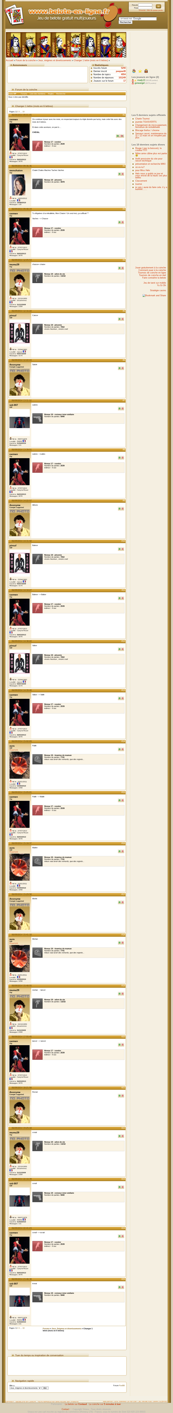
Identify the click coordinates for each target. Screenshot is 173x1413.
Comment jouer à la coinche (152, 270)
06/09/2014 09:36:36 (22, 166)
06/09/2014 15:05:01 (22, 792)
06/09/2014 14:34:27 (22, 590)
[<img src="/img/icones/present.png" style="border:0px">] (134, 71)
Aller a (11, 1385)
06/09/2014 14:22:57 (22, 500)
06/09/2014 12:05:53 (22, 260)
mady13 (141, 80)
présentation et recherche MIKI (150, 164)
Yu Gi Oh (161, 285)
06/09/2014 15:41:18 (22, 934)
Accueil (9, 60)
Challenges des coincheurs (88, 44)
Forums (24, 94)
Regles (51, 94)
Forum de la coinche (26, 60)
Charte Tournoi (142, 118)
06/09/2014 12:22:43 (22, 360)
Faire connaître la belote (154, 277)
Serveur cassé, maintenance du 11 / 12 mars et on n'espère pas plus (150, 135)
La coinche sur (105, 1404)
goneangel (139, 83)
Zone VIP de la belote (73, 44)
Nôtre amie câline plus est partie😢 (151, 154)
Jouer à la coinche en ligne (28, 44)
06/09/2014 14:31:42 (22, 541)
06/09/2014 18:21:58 (22, 1087)
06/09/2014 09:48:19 (22, 209)
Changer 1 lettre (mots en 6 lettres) (91, 60)
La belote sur (76, 1404)
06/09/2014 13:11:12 (21, 400)
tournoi (138, 184)
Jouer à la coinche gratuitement (13, 44)
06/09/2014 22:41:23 (22, 1228)
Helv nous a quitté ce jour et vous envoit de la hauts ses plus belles (151, 175)
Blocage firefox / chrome (147, 130)
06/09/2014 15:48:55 (22, 985)
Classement (141, 181)
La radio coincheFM (118, 44)
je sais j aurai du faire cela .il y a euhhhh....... (151, 188)
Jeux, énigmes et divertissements (54, 60)
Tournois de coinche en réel (152, 275)
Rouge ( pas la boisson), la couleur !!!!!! (148, 149)
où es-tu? (139, 167)
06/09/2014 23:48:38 (22, 1279)
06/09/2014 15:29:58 (22, 894)
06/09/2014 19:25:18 (22, 1128)
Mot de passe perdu (155, 10)
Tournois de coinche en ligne (152, 272)
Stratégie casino (158, 290)
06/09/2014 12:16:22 (22, 311)
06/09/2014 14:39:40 (22, 690)
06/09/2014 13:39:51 (22, 449)
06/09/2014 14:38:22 (22, 641)
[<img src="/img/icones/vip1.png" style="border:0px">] (140, 71)
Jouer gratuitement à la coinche (150, 267)
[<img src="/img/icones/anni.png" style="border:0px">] (146, 71)
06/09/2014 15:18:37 (22, 843)
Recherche (60, 94)
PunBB (122, 1385)
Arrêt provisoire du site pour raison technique (148, 159)
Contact (65, 1409)
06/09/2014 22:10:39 (22, 1179)
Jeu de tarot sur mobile (154, 283)
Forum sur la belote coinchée (58, 44)
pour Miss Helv (142, 170)
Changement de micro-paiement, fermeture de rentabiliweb (151, 126)
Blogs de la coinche (43, 44)
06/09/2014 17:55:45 (22, 1036)
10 (23, 112)
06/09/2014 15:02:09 (22, 741)
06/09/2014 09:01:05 (22, 115)
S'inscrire (142, 10)
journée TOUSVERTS (146, 122)
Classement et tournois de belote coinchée (103, 44)
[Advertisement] (47, 74)
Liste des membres (37, 94)
